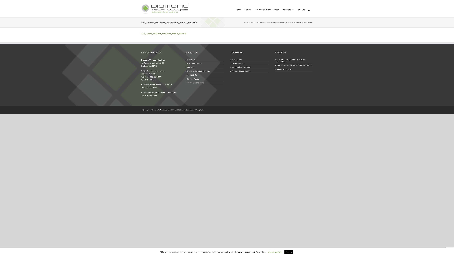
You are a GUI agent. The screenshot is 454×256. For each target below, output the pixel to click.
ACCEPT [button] (289, 252)
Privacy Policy (200, 110)
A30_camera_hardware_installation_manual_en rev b (163, 34)
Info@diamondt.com (155, 71)
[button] (309, 9)
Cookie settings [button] (275, 252)
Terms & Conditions (186, 110)
